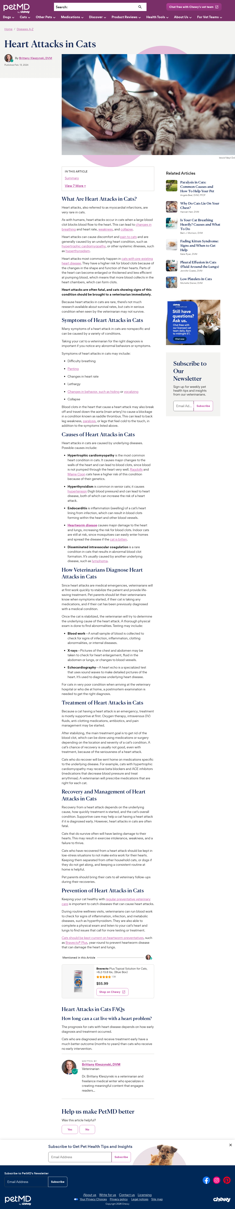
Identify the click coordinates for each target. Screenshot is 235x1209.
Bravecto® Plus (76, 942)
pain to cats (128, 237)
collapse (127, 229)
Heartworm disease (82, 525)
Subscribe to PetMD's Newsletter (26, 1173)
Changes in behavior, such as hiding (94, 391)
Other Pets (44, 17)
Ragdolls (136, 469)
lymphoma (100, 561)
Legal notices (139, 1199)
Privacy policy (119, 1199)
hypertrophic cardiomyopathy (84, 246)
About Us (181, 17)
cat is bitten (118, 539)
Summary (72, 178)
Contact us (127, 1195)
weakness (105, 229)
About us (89, 1195)
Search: (62, 7)
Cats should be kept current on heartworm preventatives (103, 938)
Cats (23, 17)
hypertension (77, 491)
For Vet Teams (208, 17)
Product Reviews (124, 17)
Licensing (145, 1195)
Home (8, 29)
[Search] (140, 7)
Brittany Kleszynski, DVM (35, 58)
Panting (73, 369)
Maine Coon (76, 474)
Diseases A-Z (25, 29)
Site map (157, 1199)
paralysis (89, 421)
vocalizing (131, 391)
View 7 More (75, 186)
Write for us (107, 1195)
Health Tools (155, 17)
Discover (96, 17)
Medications (70, 17)
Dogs (7, 17)
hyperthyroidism (78, 251)
